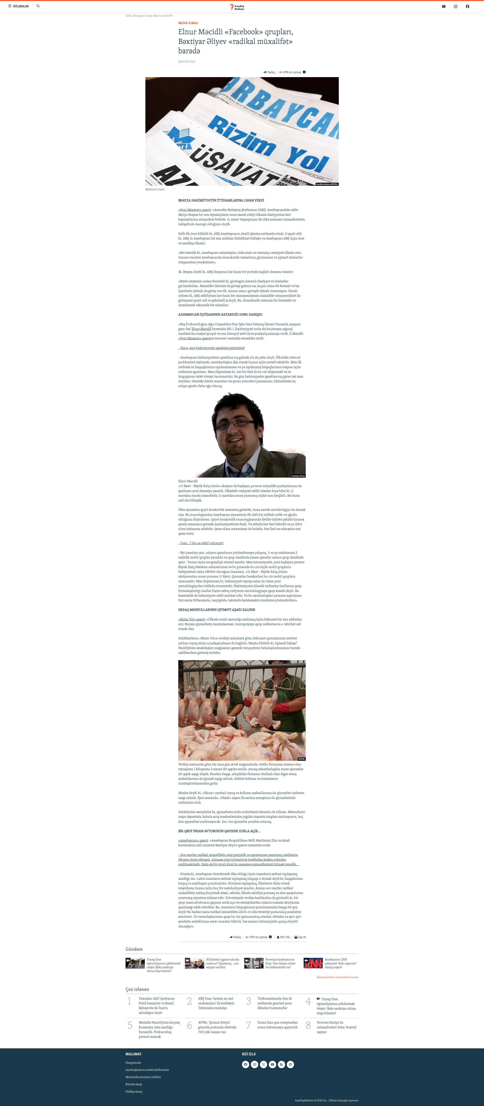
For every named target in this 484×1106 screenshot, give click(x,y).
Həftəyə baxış (134, 1091)
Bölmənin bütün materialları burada (337, 977)
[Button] (269, 72)
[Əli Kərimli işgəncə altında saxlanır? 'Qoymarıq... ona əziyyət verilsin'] (194, 963)
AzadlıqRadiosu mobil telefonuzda (147, 1070)
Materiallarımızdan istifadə (143, 1077)
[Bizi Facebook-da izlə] (467, 6)
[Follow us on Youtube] (272, 1064)
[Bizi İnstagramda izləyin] (456, 6)
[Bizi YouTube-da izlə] (444, 6)
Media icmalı (188, 23)
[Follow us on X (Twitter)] (263, 1064)
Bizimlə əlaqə (134, 1084)
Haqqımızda (133, 1062)
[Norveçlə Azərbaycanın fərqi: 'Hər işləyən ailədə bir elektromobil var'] (254, 963)
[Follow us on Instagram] (254, 1064)
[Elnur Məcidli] (242, 477)
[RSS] (281, 1064)
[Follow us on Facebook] (245, 1064)
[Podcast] (290, 1064)
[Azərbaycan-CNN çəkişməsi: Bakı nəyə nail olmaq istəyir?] (313, 963)
